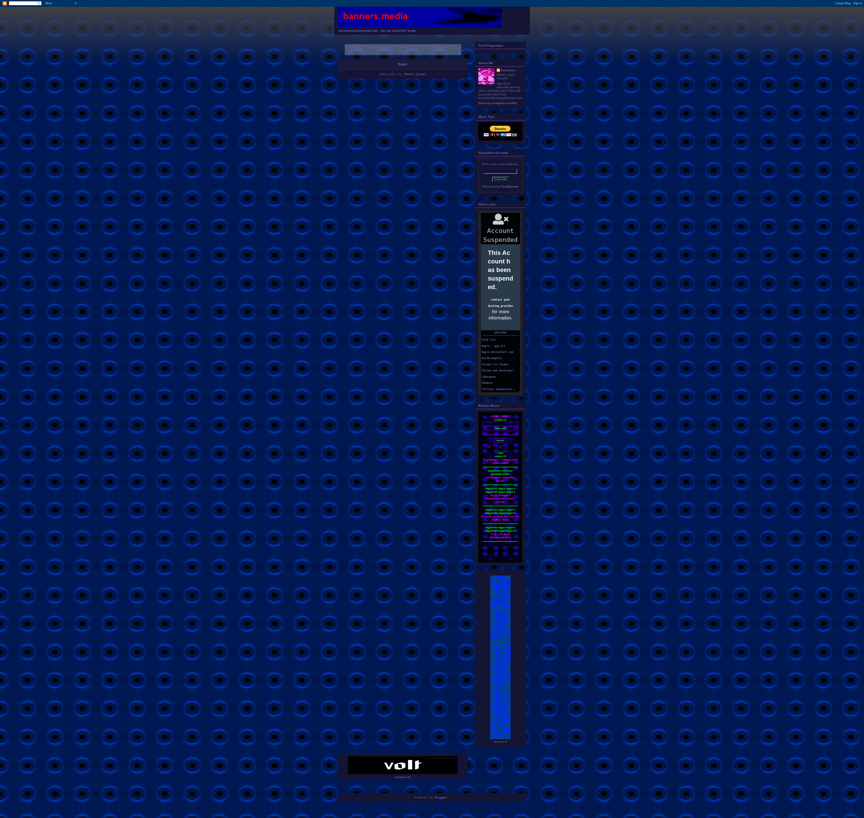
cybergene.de (500, 742)
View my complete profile (497, 103)
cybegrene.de (403, 777)
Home (402, 65)
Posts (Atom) (415, 74)
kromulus (508, 70)
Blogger (441, 797)
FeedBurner (510, 186)
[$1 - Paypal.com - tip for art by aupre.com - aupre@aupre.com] (500, 135)
